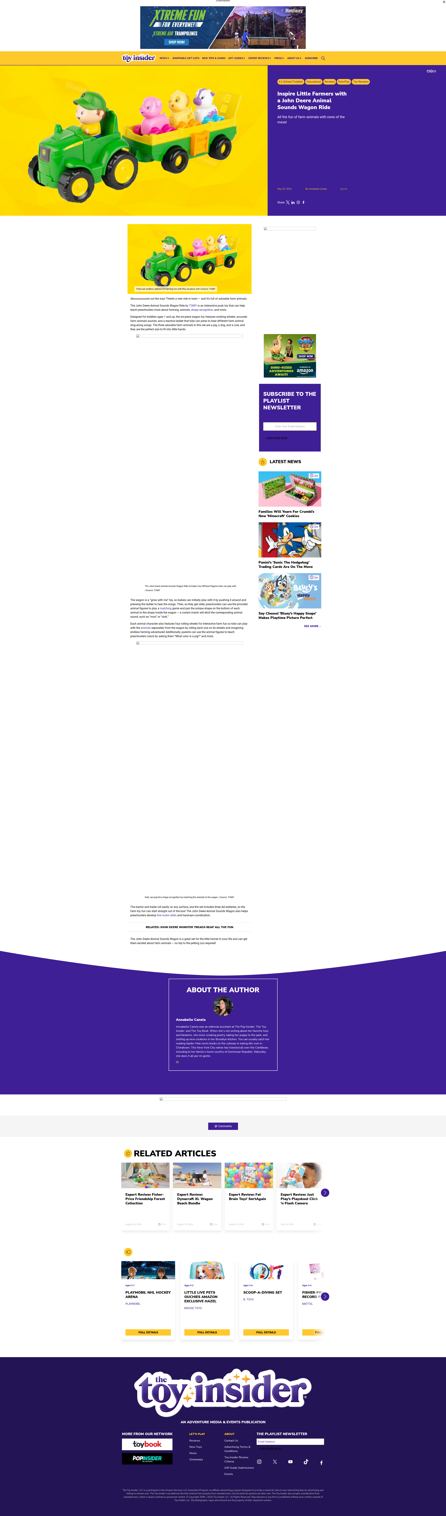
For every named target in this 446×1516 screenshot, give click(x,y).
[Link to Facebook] (321, 1462)
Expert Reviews (258, 58)
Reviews (330, 81)
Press (278, 58)
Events (228, 1474)
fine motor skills (166, 915)
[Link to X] (275, 1462)
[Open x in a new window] (288, 202)
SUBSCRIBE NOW (276, 438)
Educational (313, 81)
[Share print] (431, 71)
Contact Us (231, 1441)
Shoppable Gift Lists (185, 58)
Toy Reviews (360, 81)
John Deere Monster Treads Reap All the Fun (196, 927)
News (163, 58)
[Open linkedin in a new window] (293, 202)
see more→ (312, 626)
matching (166, 608)
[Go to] (145, 1177)
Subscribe (311, 58)
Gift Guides (235, 58)
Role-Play (344, 81)
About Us (293, 58)
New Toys (195, 1447)
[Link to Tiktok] (306, 1461)
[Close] (444, 2)
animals (146, 628)
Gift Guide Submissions (239, 1468)
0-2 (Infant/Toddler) (291, 81)
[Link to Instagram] (259, 1461)
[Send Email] (177, 1062)
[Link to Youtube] (290, 1461)
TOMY (193, 305)
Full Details (148, 1332)
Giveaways (196, 1459)
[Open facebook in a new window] (303, 202)
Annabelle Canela (318, 189)
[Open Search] (323, 58)
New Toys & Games (213, 58)
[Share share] (434, 71)
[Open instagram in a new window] (298, 202)
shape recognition (202, 309)
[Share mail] (428, 71)
